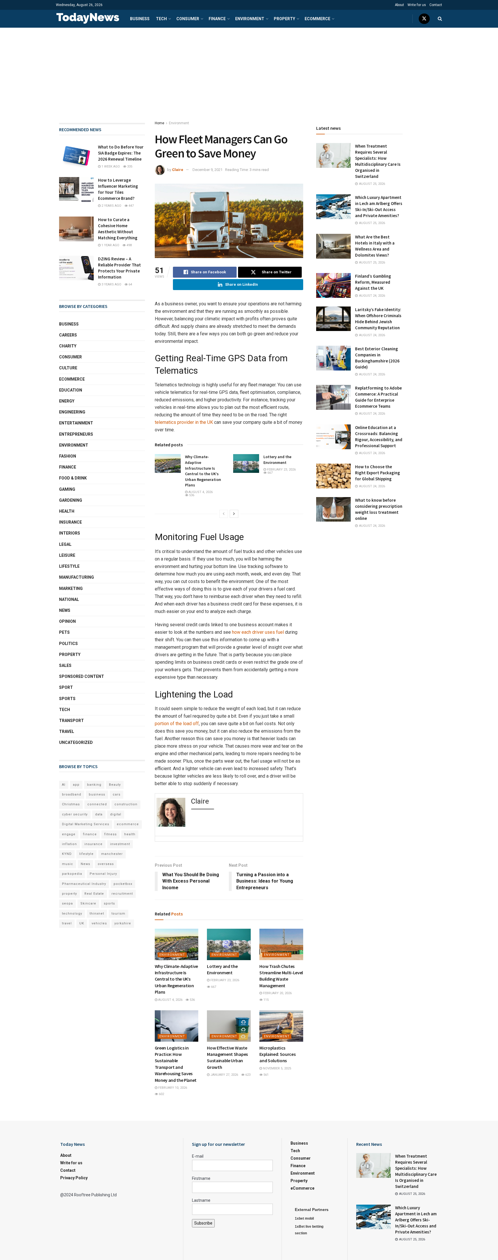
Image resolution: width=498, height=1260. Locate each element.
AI (63, 785)
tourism (118, 913)
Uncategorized (76, 742)
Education (70, 390)
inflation (69, 844)
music (67, 864)
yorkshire (122, 923)
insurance (93, 844)
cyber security (75, 814)
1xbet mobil (304, 1218)
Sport (66, 687)
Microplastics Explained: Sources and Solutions (277, 1054)
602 (161, 1094)
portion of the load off (177, 723)
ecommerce (128, 824)
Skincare (88, 903)
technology (72, 913)
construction (125, 804)
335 (129, 166)
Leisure (67, 555)
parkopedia (72, 874)
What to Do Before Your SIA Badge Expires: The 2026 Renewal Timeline (121, 153)
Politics (68, 643)
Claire (177, 170)
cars (116, 794)
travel (67, 923)
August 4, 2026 (200, 492)
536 (191, 495)
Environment (249, 18)
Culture (68, 368)
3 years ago (111, 284)
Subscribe (203, 1223)
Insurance (70, 522)
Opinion (67, 621)
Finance (217, 18)
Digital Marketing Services (85, 824)
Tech (161, 18)
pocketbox (123, 884)
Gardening (70, 500)
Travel (66, 731)
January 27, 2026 (224, 1075)
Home (159, 123)
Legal (65, 544)
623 (247, 1075)
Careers (68, 335)
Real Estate (94, 894)
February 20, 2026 (277, 993)
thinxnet (97, 913)
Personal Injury (103, 874)
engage (69, 834)
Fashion (67, 456)
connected (97, 804)
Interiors (69, 533)
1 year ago (110, 245)
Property (284, 18)
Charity (67, 346)
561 (266, 1075)
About (399, 5)
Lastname (201, 1200)
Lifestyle (69, 566)
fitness (110, 834)
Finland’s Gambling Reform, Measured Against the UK (373, 282)
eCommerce (317, 18)
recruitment (122, 894)
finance (90, 834)
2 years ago (111, 206)
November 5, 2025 (276, 1068)
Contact (435, 5)
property (69, 894)
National (69, 599)
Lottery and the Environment (277, 459)
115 (266, 1000)
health (129, 834)
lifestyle (86, 854)
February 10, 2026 (172, 1088)
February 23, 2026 (281, 469)
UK (81, 923)
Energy (66, 401)
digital (115, 814)
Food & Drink (73, 478)
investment (120, 844)
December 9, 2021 (207, 170)
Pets (64, 632)
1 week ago (110, 166)
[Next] (234, 514)
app (76, 785)
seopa (67, 903)
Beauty (115, 785)
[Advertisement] (249, 71)
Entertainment (76, 423)
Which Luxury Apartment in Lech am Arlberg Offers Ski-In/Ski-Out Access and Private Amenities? (416, 1220)
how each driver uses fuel (258, 632)
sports (109, 903)
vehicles (99, 923)
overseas (106, 864)
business (97, 794)
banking (94, 785)
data (99, 814)
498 (129, 245)
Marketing (71, 588)
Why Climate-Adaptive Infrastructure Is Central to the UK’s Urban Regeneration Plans (203, 471)
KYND (67, 854)
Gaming (67, 489)
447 (131, 206)
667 (270, 473)
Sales (65, 665)
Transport (71, 720)
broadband (71, 794)
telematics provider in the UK (184, 422)
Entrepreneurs (76, 434)
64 (130, 284)
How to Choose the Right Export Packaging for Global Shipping (377, 473)
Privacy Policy (74, 1178)
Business (140, 18)
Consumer (187, 18)
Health (66, 511)
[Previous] (223, 514)
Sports (67, 698)
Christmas (71, 804)
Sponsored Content (81, 676)
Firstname (201, 1178)
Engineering (72, 412)
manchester (112, 854)
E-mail (197, 1156)
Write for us (417, 5)
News (64, 610)
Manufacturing (76, 577)
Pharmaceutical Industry (84, 884)
